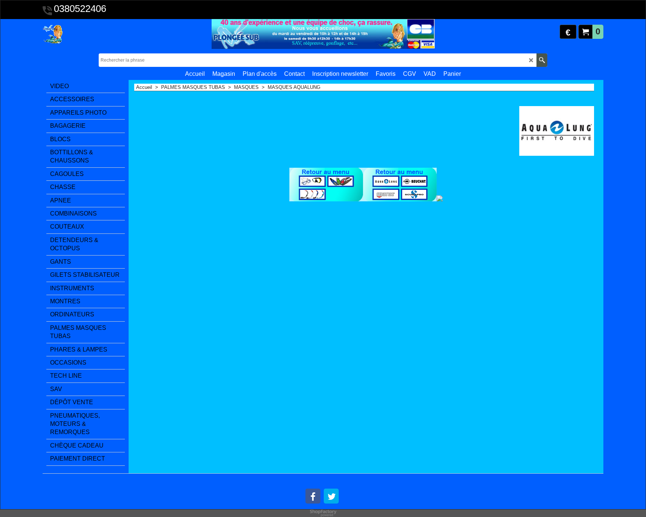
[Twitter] (331, 496)
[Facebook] (312, 496)
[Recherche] (541, 60)
